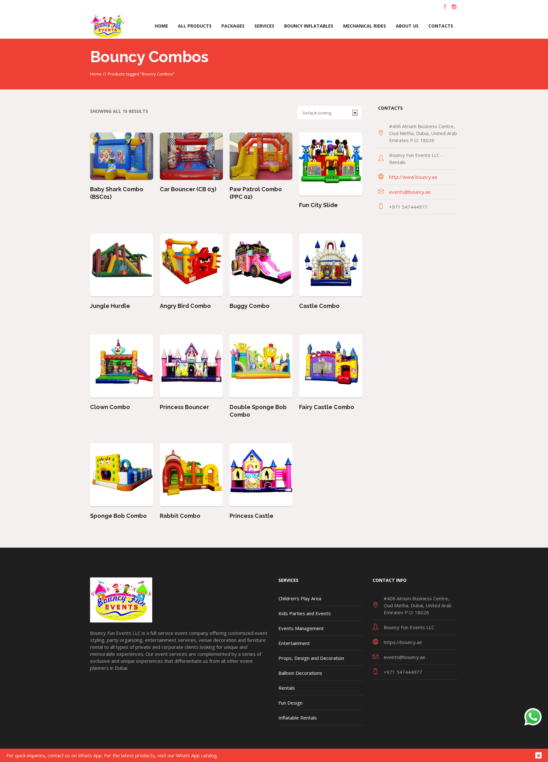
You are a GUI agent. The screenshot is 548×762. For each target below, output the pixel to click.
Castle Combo (319, 306)
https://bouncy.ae (403, 642)
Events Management (301, 628)
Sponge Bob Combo (118, 515)
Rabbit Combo (180, 515)
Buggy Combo (250, 306)
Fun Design (290, 703)
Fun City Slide (318, 205)
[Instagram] (454, 6)
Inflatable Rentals (297, 717)
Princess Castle (251, 515)
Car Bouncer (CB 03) (188, 189)
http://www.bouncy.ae (413, 177)
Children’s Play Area (299, 598)
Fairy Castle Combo (326, 407)
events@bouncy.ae (410, 192)
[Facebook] (445, 6)
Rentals (286, 688)
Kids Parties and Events (304, 613)
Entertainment (294, 643)
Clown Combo (110, 407)
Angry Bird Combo (185, 306)
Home (95, 74)
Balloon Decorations (300, 673)
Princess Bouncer (184, 407)
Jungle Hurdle (110, 306)
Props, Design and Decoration (311, 658)
